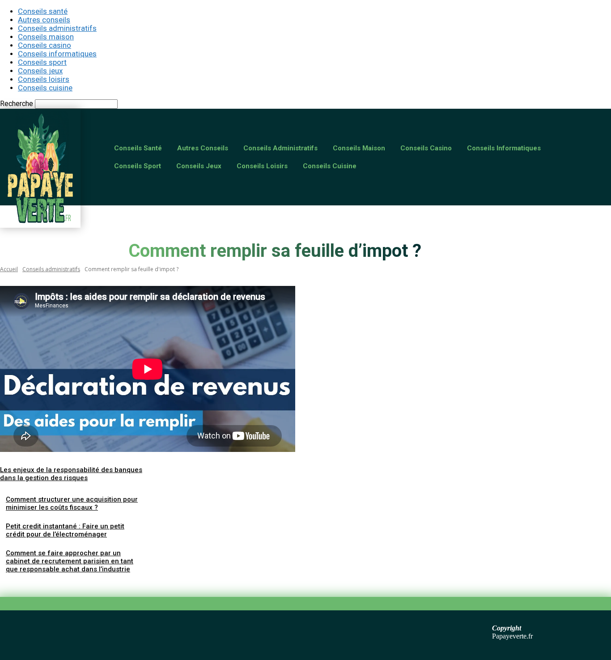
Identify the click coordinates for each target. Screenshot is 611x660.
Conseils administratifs (57, 28)
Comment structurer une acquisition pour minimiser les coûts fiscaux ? (72, 503)
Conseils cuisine (45, 87)
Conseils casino (44, 45)
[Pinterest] (79, 584)
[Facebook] (15, 584)
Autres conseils (44, 19)
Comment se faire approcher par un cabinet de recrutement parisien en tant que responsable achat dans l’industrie (69, 561)
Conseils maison (46, 36)
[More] (144, 584)
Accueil (9, 269)
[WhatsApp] (111, 584)
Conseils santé (43, 11)
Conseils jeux (40, 70)
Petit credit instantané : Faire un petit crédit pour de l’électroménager (65, 530)
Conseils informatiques (57, 53)
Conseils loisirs (43, 79)
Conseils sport (42, 62)
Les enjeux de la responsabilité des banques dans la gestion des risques (71, 474)
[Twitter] (47, 584)
